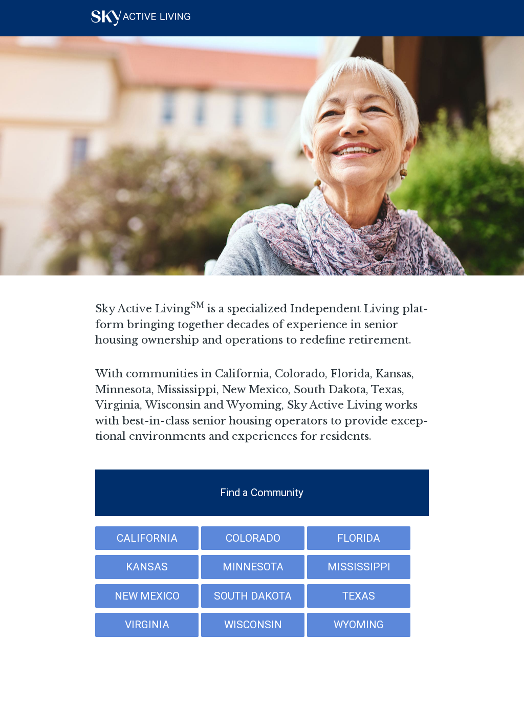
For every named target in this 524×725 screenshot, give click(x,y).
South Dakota (253, 596)
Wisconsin (253, 625)
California (147, 538)
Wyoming (359, 625)
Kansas (147, 567)
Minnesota (253, 567)
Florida (358, 538)
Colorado (253, 538)
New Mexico (147, 596)
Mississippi (359, 567)
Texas (358, 596)
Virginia (147, 625)
